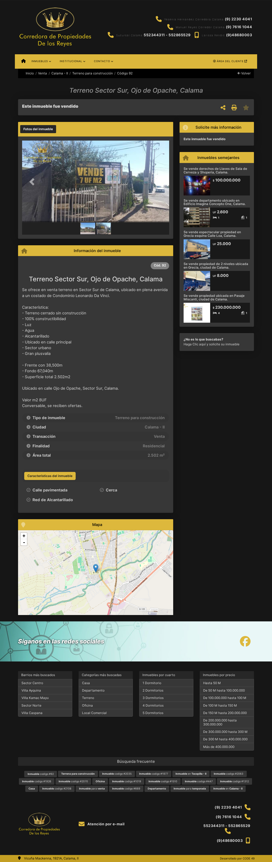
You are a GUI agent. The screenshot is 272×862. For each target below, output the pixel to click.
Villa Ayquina (31, 690)
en (191, 773)
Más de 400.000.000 (218, 747)
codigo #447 (199, 781)
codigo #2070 (73, 781)
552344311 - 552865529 (167, 35)
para (92, 788)
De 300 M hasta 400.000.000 (225, 739)
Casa (86, 683)
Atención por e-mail (105, 824)
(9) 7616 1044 (239, 27)
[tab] (38, 129)
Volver (245, 73)
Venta (42, 73)
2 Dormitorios (153, 690)
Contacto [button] (102, 61)
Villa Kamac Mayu (35, 698)
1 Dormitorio (152, 683)
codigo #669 (126, 788)
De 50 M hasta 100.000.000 (224, 690)
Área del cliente (230, 61)
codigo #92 (41, 774)
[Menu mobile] (23, 61)
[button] (33, 181)
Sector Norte (31, 705)
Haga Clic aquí (195, 344)
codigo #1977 (153, 773)
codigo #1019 (126, 781)
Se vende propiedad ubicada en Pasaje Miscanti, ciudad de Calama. (214, 297)
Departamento (93, 690)
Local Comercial (94, 713)
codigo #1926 (36, 781)
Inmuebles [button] (39, 61)
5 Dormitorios (153, 713)
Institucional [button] (71, 61)
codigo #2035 (117, 773)
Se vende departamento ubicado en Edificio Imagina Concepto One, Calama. (215, 202)
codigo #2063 (228, 773)
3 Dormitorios (153, 698)
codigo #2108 (56, 788)
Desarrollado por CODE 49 (237, 858)
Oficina (87, 705)
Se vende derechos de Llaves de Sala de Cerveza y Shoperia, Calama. (215, 170)
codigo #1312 (234, 781)
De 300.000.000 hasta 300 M (225, 732)
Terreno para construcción (92, 73)
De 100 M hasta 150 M (220, 705)
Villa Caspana (31, 713)
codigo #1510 (163, 781)
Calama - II (59, 73)
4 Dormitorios (153, 705)
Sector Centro (32, 683)
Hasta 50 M (212, 683)
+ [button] (24, 535)
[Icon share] (245, 641)
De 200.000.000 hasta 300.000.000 (220, 722)
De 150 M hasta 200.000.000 (225, 713)
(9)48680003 (239, 35)
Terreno (88, 698)
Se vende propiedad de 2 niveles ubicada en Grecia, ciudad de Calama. (216, 265)
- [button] (24, 542)
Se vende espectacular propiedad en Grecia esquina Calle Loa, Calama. (212, 234)
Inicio (29, 73)
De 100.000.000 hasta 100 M (224, 698)
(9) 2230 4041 (238, 19)
